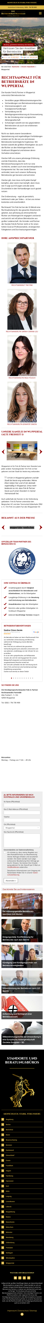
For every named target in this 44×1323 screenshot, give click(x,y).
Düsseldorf (10, 1155)
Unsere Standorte (28, 67)
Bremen (9, 1145)
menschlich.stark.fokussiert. (22, 2)
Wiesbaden (10, 1258)
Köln (8, 1191)
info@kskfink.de (13, 867)
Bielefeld (9, 1130)
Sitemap (33, 1311)
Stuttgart (9, 1253)
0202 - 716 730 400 (31, 7)
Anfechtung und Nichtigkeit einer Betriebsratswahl (17, 1015)
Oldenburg (10, 1242)
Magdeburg (10, 1212)
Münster (9, 1232)
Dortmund (10, 1150)
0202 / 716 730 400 (12, 703)
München (9, 1227)
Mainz (8, 1217)
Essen (8, 1160)
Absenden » (11, 880)
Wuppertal (10, 1263)
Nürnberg (9, 1237)
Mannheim (10, 1222)
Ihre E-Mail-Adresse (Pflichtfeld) (16, 809)
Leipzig (8, 1196)
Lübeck (8, 1207)
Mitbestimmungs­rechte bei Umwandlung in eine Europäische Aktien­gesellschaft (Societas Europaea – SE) (22, 1040)
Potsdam (9, 1248)
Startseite (15, 67)
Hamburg (9, 1176)
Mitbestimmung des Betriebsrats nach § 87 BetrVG (21, 989)
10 (30, 678)
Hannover (9, 1181)
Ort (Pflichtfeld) (9, 824)
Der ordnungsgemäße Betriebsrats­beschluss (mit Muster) (18, 912)
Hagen (8, 1171)
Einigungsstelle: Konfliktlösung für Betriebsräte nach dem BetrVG (18, 938)
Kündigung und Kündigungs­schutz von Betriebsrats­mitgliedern (20, 964)
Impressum (12, 1311)
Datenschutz (23, 1311)
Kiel (7, 1186)
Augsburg (9, 1119)
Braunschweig (11, 1140)
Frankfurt (9, 1166)
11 (32, 678)
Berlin (8, 1124)
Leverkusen (10, 1201)
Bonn (8, 1135)
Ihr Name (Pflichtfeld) (12, 802)
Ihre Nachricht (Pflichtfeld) (13, 832)
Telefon (7, 817)
